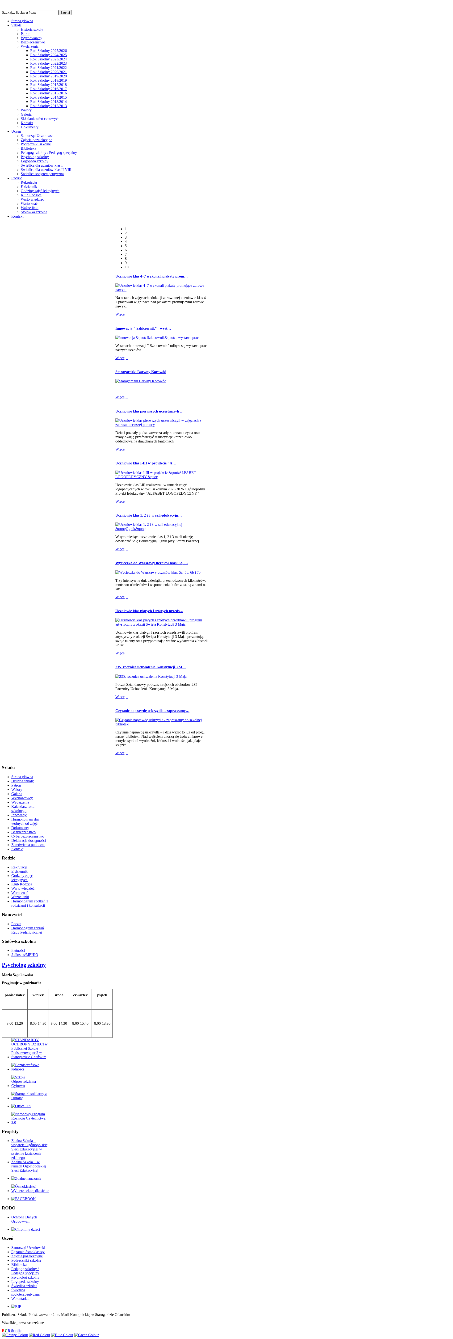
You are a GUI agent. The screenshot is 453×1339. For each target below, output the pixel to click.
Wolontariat (20, 1299)
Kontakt (27, 123)
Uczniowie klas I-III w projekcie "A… (145, 463)
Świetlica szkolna (24, 1286)
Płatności (18, 950)
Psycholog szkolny (35, 157)
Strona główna (22, 777)
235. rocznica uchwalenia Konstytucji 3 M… (150, 667)
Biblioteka (28, 148)
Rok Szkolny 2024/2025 (48, 55)
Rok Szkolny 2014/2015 (48, 97)
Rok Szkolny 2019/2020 (48, 76)
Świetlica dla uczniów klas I (42, 165)
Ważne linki (29, 208)
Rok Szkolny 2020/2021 (48, 72)
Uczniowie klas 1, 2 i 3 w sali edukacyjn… (148, 515)
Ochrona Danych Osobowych (24, 1219)
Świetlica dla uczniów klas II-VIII (46, 170)
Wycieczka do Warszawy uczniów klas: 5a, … (151, 563)
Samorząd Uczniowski (38, 136)
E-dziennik (29, 187)
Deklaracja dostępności (28, 840)
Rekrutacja (29, 182)
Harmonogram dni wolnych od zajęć (25, 821)
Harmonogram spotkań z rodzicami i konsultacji (29, 903)
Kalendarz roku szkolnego (22, 808)
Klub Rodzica (31, 195)
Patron (25, 34)
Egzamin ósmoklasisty (28, 1252)
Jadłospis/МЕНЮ (24, 955)
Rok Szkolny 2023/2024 (48, 59)
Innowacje (19, 815)
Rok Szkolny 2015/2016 (48, 93)
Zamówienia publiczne (28, 845)
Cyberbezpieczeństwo (27, 836)
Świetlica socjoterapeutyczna (42, 174)
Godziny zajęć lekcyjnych (40, 191)
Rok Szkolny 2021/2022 (48, 68)
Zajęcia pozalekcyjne (36, 140)
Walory (26, 110)
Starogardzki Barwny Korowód (140, 372)
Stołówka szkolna (34, 212)
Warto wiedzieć (32, 199)
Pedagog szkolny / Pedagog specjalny (49, 153)
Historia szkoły (32, 29)
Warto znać (29, 204)
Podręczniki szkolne (36, 144)
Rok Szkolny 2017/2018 (48, 85)
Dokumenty (29, 127)
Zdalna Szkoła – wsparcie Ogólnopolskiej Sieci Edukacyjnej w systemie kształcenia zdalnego (29, 1149)
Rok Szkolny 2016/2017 (48, 89)
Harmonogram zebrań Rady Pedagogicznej (27, 930)
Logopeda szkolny (34, 161)
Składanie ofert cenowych (40, 119)
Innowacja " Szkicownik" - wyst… (143, 328)
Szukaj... (8, 12)
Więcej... (121, 314)
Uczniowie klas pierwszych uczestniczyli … (149, 411)
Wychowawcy (31, 38)
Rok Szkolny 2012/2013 (48, 106)
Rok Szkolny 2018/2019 (48, 80)
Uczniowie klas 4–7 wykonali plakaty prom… (151, 276)
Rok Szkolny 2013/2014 (48, 102)
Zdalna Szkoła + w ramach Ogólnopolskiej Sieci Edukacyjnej (28, 1166)
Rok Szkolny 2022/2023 (48, 63)
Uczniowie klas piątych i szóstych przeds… (149, 611)
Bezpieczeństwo (33, 42)
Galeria (26, 114)
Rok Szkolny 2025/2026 (48, 51)
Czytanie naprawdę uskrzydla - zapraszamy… (152, 711)
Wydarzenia (29, 46)
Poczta (16, 924)
